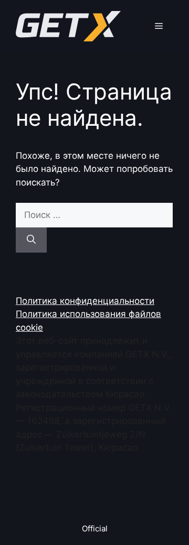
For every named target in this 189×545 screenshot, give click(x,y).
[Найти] (31, 240)
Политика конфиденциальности (85, 301)
